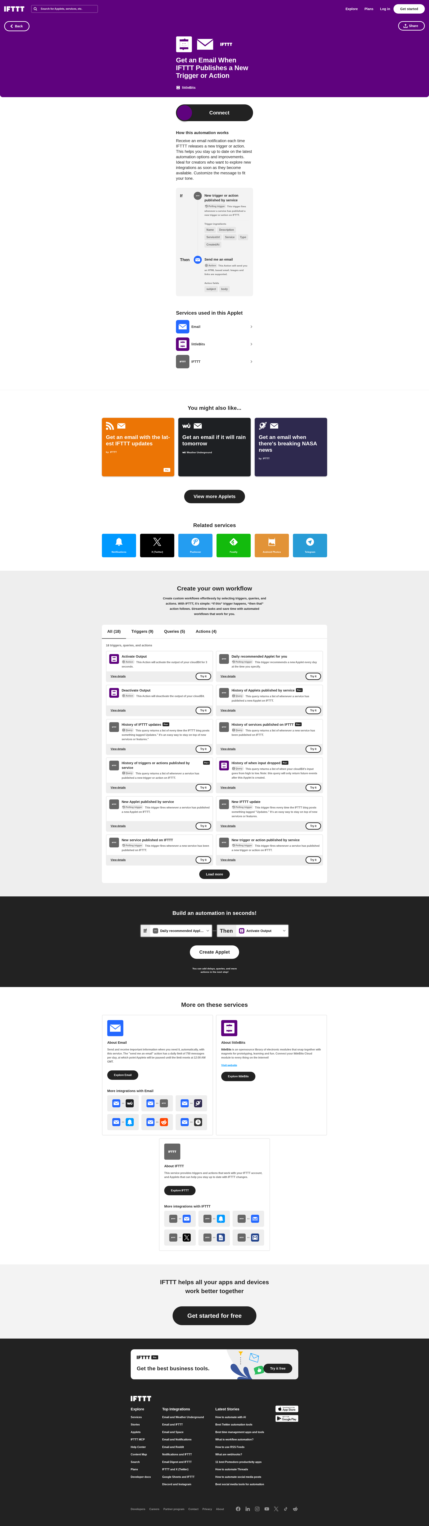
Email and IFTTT (172, 1424)
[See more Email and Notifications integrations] (123, 1122)
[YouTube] (267, 1509)
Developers (138, 1509)
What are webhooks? (228, 1454)
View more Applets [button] (215, 496)
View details (118, 676)
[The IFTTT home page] (14, 9)
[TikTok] (286, 1509)
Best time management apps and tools (239, 1432)
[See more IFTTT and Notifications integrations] (214, 1219)
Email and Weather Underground (183, 1417)
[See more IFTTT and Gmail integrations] (248, 1237)
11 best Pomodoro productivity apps (238, 1462)
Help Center (138, 1447)
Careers (154, 1509)
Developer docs (141, 1476)
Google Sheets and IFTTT (178, 1476)
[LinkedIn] (248, 1509)
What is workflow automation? (234, 1439)
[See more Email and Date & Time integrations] (191, 1122)
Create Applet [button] (214, 952)
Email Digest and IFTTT (177, 1462)
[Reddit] (295, 1509)
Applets (136, 1432)
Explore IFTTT (180, 1190)
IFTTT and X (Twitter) (175, 1469)
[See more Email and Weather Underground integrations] (123, 1103)
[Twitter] (276, 1509)
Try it (203, 676)
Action (129, 661)
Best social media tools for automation (239, 1484)
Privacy (207, 1509)
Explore (352, 9)
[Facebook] (238, 1509)
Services (136, 1417)
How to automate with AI (230, 1417)
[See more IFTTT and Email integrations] (180, 1219)
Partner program (173, 1509)
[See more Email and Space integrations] (191, 1103)
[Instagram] (257, 1509)
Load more (214, 874)
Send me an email (218, 259)
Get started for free (214, 1315)
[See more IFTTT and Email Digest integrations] (248, 1219)
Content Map (139, 1454)
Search (135, 1462)
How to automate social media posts (238, 1476)
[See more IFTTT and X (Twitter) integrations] (180, 1237)
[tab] (114, 632)
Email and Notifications (177, 1439)
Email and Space (172, 1432)
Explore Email (123, 1075)
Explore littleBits (238, 1076)
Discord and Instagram (176, 1484)
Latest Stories (227, 1409)
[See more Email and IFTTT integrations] (157, 1103)
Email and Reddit (173, 1447)
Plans (368, 9)
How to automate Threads (231, 1469)
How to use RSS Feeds (229, 1447)
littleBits (226, 1049)
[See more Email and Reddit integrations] (157, 1122)
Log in (385, 9)
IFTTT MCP (138, 1439)
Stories (135, 1424)
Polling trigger (244, 661)
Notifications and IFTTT (177, 1454)
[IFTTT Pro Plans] (299, 690)
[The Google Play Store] (286, 1419)
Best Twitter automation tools (233, 1424)
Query (239, 696)
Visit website (229, 1065)
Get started (409, 9)
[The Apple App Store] (286, 1409)
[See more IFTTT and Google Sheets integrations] (214, 1237)
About (220, 1509)
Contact (193, 1509)
